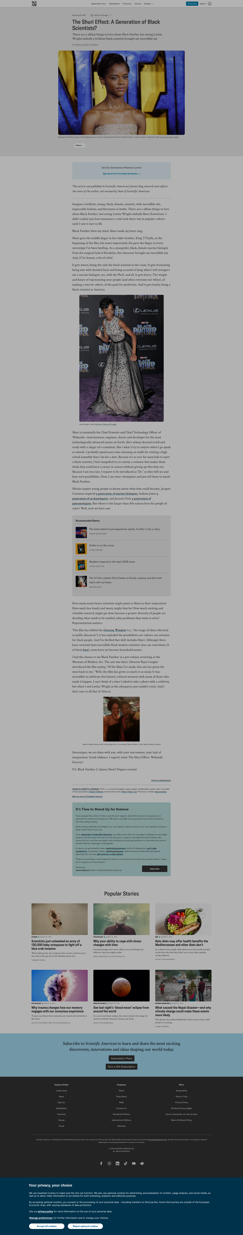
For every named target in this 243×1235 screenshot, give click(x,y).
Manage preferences (41, 1217)
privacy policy (45, 1211)
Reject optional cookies (85, 1226)
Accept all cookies (47, 1226)
